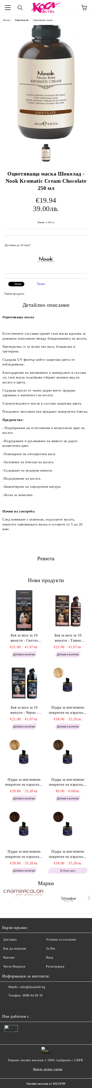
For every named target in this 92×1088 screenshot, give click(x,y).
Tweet (41, 284)
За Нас (50, 948)
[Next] (88, 897)
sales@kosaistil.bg (32, 987)
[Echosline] (69, 899)
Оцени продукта (14, 293)
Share (18, 284)
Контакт (9, 957)
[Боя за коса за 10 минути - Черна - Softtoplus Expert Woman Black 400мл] (24, 682)
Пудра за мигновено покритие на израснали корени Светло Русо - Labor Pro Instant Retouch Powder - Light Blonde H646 (68, 710)
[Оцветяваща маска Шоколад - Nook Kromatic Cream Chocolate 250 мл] (46, 138)
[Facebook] (8, 1004)
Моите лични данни (48, 1069)
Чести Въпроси (14, 966)
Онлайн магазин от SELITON (46, 1083)
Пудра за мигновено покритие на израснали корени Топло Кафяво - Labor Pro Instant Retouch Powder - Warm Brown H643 (24, 854)
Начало (6, 20)
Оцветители (22, 20)
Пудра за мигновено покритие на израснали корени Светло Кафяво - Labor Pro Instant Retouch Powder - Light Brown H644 (68, 783)
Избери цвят (67, 870)
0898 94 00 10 (32, 995)
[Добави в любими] (81, 243)
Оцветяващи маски (43, 20)
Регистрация (55, 966)
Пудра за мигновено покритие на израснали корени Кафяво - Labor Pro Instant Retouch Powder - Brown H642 (68, 854)
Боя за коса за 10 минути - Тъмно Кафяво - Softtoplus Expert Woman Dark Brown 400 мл (68, 638)
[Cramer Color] (23, 899)
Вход (49, 957)
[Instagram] (17, 1004)
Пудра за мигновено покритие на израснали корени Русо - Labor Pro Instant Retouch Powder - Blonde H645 (24, 783)
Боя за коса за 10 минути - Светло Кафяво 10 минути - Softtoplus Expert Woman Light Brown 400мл (24, 638)
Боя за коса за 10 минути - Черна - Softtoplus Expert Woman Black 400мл (24, 710)
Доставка (10, 939)
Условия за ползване (61, 939)
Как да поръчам (14, 948)
